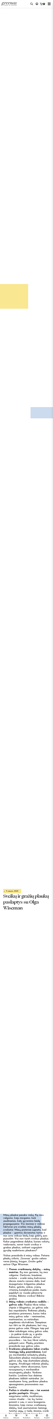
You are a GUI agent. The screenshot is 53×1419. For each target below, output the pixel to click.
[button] (49, 3)
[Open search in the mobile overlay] (31, 4)
